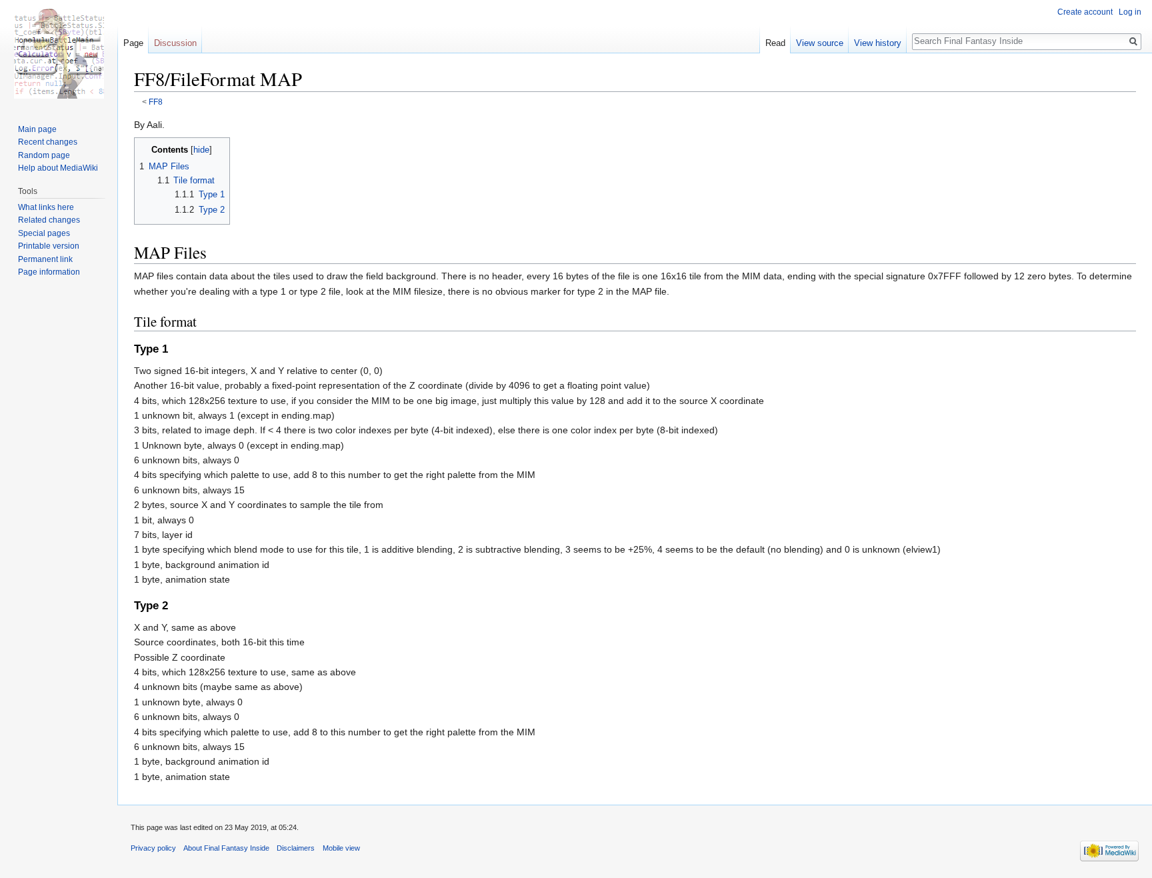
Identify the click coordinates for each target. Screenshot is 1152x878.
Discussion (175, 43)
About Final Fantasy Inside (226, 848)
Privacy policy (153, 848)
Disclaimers (296, 848)
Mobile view (341, 848)
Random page (44, 155)
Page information (49, 272)
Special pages (44, 233)
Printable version (48, 246)
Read (775, 43)
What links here (46, 207)
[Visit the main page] (58, 53)
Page (133, 43)
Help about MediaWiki (58, 168)
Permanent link (45, 259)
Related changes (49, 220)
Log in (1130, 12)
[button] (146, 149)
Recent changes (47, 142)
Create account (1085, 12)
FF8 (156, 101)
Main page (37, 129)
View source (819, 43)
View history (877, 43)
